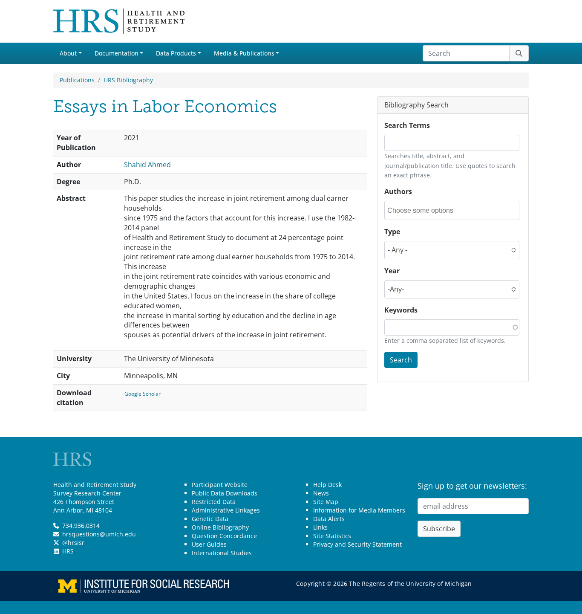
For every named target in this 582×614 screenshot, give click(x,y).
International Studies (222, 553)
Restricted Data (214, 502)
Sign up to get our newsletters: (472, 486)
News (321, 493)
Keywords (401, 310)
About (68, 53)
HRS (68, 551)
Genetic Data (210, 519)
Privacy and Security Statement (357, 544)
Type (392, 231)
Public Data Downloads (224, 493)
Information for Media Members (359, 510)
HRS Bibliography (128, 80)
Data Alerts (329, 519)
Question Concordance (224, 536)
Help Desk (327, 485)
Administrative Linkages (226, 510)
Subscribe (439, 528)
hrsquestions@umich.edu (99, 534)
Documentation (116, 53)
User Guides (209, 544)
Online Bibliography (220, 527)
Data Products (176, 53)
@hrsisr (73, 543)
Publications (77, 80)
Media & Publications (244, 53)
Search (401, 360)
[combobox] (425, 210)
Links (320, 527)
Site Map (325, 502)
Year (392, 270)
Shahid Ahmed (147, 164)
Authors (398, 191)
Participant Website (220, 485)
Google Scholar (142, 393)
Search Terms (407, 125)
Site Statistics (332, 536)
